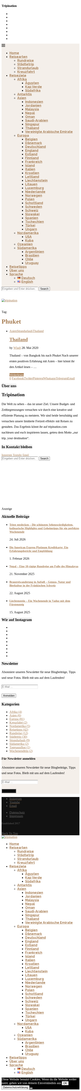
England (31, 150)
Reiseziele (17, 75)
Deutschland (35, 147)
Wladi (17, 347)
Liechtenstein (36, 180)
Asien (21, 98)
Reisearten (18, 57)
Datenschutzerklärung (15, 1087)
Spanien (31, 218)
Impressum (16, 816)
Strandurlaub (28, 68)
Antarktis (24, 94)
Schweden (33, 207)
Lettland (32, 177)
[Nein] (31, 1088)
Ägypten (32, 83)
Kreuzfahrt (26, 72)
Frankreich (33, 162)
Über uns (16, 270)
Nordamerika (28, 233)
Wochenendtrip (21, 751)
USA (28, 237)
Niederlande (35, 192)
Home (14, 53)
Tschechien (34, 222)
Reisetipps (18, 267)
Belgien (31, 139)
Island (30, 165)
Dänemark (33, 143)
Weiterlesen (16, 374)
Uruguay (32, 263)
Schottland (34, 203)
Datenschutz (17, 812)
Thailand (32, 128)
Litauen (31, 184)
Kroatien (32, 173)
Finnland (32, 158)
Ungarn (31, 229)
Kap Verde (33, 87)
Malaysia (32, 109)
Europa (23, 135)
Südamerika (27, 248)
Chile (29, 259)
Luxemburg (34, 188)
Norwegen (33, 195)
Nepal (30, 113)
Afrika (22, 79)
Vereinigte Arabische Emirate (49, 132)
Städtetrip (25, 64)
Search (44, 288)
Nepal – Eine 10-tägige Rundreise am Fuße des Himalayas (43, 566)
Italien (30, 169)
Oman (30, 117)
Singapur (32, 124)
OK (65, 1083)
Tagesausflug (19, 747)
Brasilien (32, 255)
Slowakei (32, 214)
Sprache (16, 274)
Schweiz (31, 210)
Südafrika (32, 90)
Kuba (29, 240)
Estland (31, 154)
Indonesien (34, 102)
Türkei (30, 225)
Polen (29, 199)
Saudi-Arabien (36, 120)
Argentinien (34, 252)
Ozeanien (25, 244)
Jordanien (33, 105)
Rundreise (25, 60)
